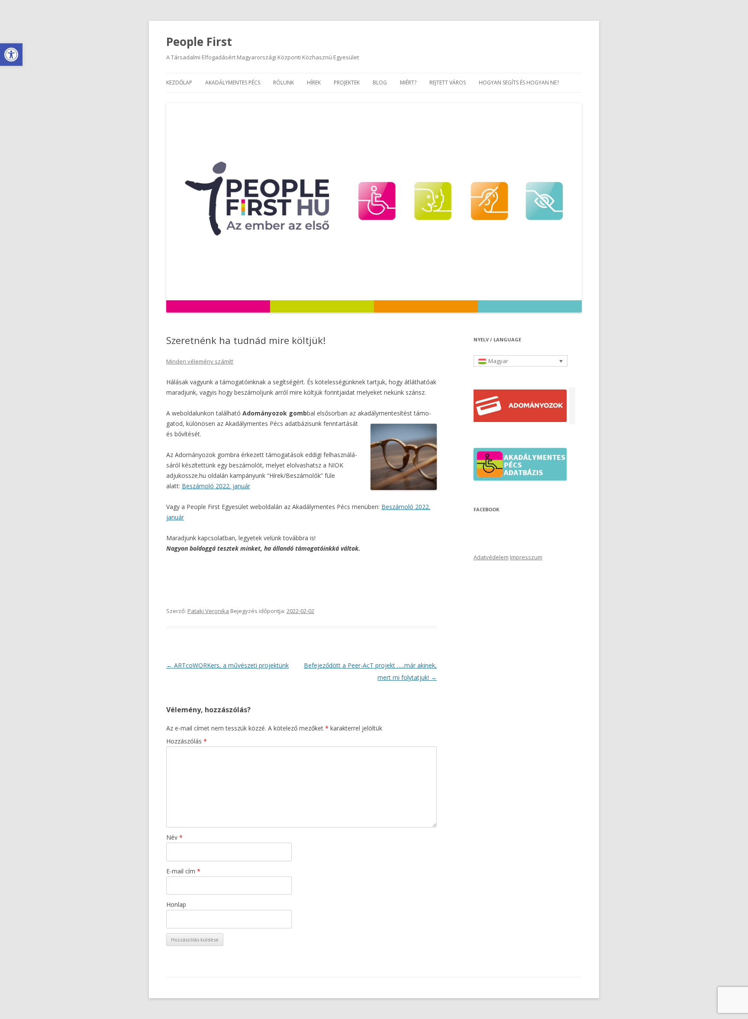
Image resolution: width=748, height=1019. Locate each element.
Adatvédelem (491, 557)
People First (199, 41)
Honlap (176, 904)
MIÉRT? (408, 82)
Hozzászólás (186, 741)
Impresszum (526, 557)
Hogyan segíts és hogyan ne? (519, 82)
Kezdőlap (179, 82)
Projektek (347, 82)
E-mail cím (183, 871)
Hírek (314, 82)
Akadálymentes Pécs (232, 82)
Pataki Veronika (208, 611)
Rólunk (283, 82)
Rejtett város (447, 82)
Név (174, 837)
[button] (11, 54)
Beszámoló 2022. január (216, 486)
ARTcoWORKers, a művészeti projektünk (227, 665)
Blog (380, 82)
